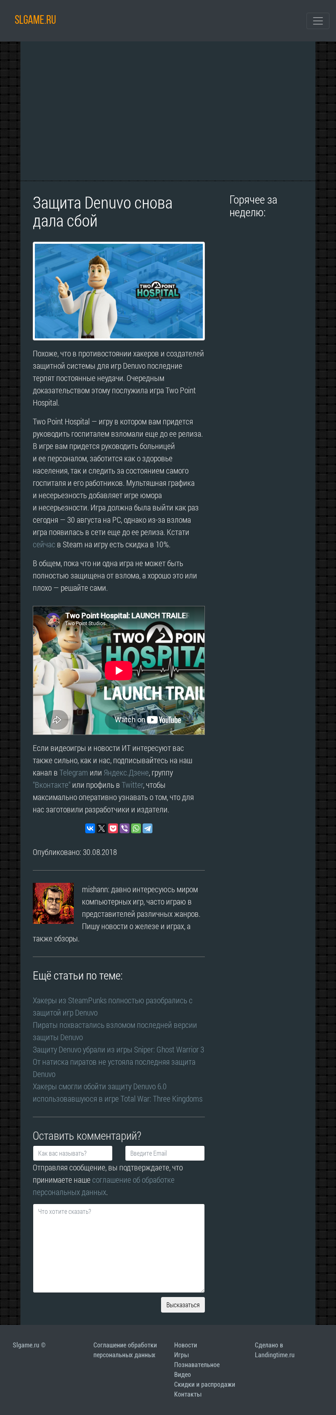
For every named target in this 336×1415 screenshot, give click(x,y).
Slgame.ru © (29, 1345)
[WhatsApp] (136, 828)
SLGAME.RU (35, 20)
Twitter (132, 784)
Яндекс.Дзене (126, 772)
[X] (102, 828)
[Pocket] (113, 828)
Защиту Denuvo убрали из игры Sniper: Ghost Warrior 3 (118, 1049)
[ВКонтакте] (90, 828)
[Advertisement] (168, 111)
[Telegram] (147, 828)
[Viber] (124, 828)
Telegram (73, 772)
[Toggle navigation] (317, 21)
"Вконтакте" (51, 784)
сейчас (44, 544)
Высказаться (183, 1304)
